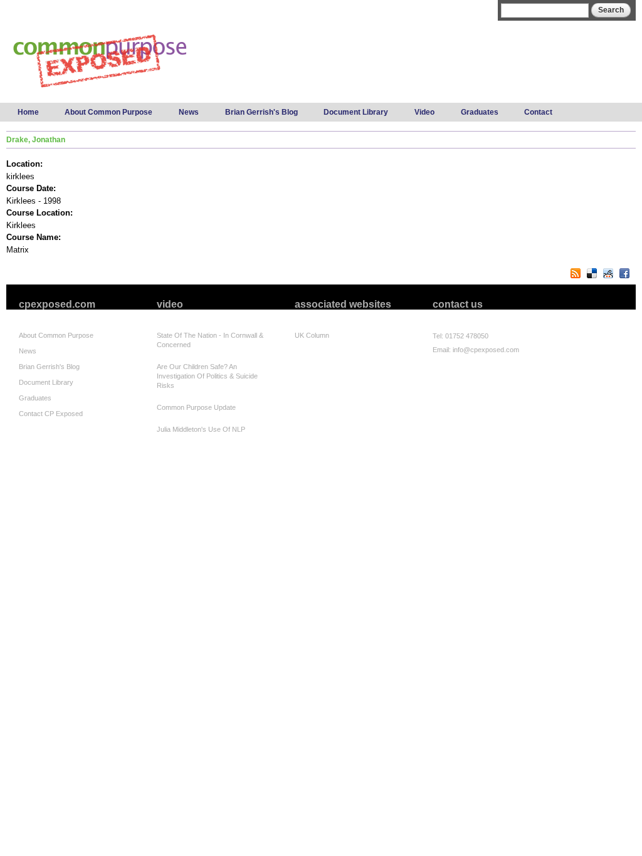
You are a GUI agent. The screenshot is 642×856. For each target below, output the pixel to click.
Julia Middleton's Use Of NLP (201, 429)
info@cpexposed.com (486, 349)
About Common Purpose (108, 112)
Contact (538, 112)
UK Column (312, 335)
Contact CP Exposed (51, 413)
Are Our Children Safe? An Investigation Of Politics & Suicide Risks (207, 376)
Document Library (356, 112)
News (189, 112)
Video (424, 112)
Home (28, 112)
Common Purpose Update (196, 407)
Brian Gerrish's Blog (261, 112)
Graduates (479, 112)
